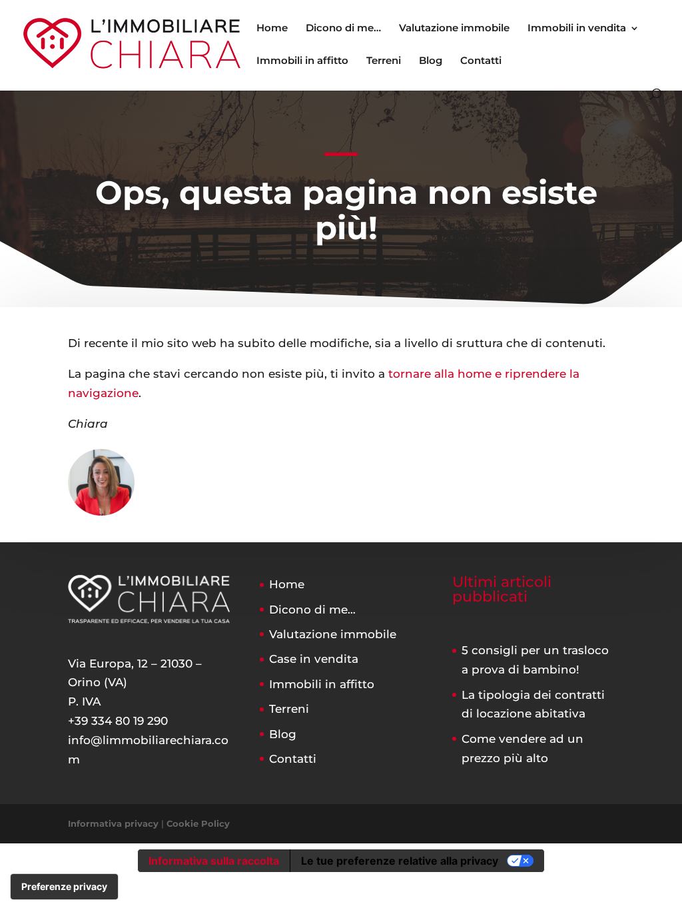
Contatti (481, 61)
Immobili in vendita (576, 28)
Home (272, 28)
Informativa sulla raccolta (214, 860)
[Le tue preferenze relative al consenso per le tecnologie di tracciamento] (64, 886)
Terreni (383, 61)
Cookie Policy (198, 823)
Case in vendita (313, 659)
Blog (430, 61)
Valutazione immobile (454, 28)
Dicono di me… (343, 28)
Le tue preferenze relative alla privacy (399, 860)
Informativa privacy (113, 823)
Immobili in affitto (302, 61)
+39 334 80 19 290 (118, 720)
